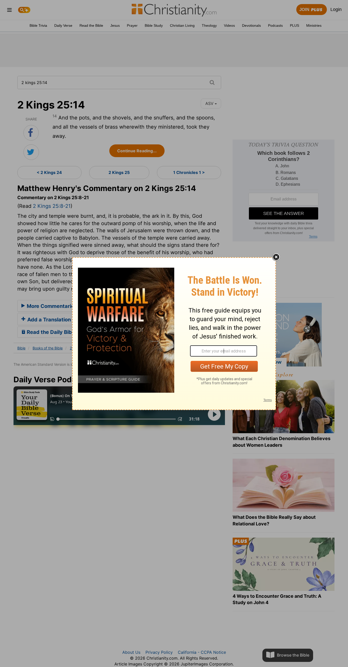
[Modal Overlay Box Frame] (174, 333)
